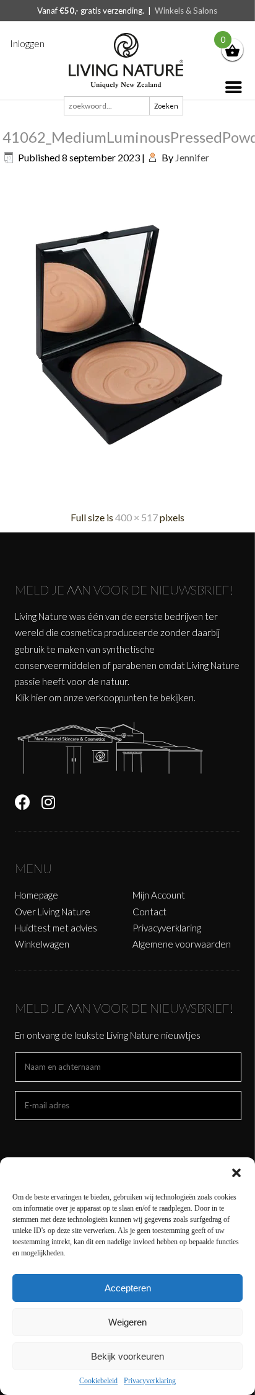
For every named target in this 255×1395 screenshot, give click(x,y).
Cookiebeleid (98, 1380)
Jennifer (192, 157)
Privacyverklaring (150, 1380)
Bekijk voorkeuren (127, 1356)
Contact (149, 911)
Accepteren (128, 1288)
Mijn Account (158, 894)
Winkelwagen (42, 943)
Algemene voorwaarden (181, 943)
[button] (236, 1173)
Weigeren (127, 1322)
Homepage (36, 894)
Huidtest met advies (56, 927)
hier (39, 697)
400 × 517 (136, 517)
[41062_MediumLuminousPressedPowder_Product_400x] (128, 494)
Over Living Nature (52, 911)
